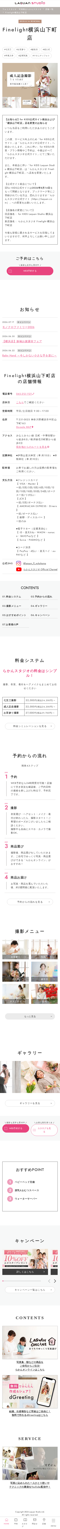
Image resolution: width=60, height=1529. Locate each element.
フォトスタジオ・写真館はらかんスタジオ (22, 9)
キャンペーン (42, 615)
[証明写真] (15, 1024)
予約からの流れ (43, 596)
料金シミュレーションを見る (30, 726)
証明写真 (24, 55)
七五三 (9, 49)
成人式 (47, 49)
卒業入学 (10, 55)
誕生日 (35, 49)
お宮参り (22, 49)
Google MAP (23, 427)
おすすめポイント (16, 615)
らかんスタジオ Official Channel (40, 569)
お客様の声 (12, 624)
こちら (20, 402)
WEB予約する (30, 270)
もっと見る (30, 1016)
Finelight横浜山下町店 (16, 12)
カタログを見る (44, 1130)
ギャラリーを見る (30, 1103)
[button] (5, 80)
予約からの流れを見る (30, 902)
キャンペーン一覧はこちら (30, 1289)
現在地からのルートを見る (31, 447)
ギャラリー (41, 606)
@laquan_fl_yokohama (34, 563)
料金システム (13, 596)
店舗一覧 (49, 9)
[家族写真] (44, 1024)
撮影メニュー (13, 606)
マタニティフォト (42, 55)
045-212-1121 (24, 393)
